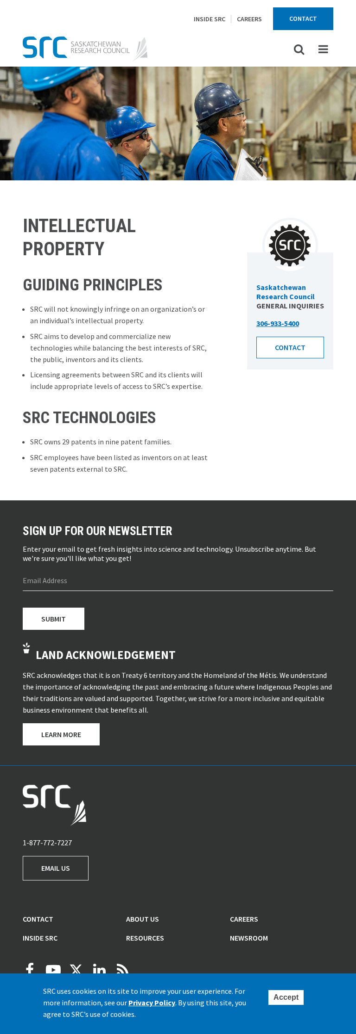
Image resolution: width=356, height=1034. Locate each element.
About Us (142, 918)
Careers (249, 19)
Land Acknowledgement (106, 654)
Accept (286, 997)
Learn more (61, 734)
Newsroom (249, 937)
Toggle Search (299, 49)
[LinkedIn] (99, 970)
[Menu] (323, 49)
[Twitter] (76, 970)
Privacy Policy (151, 1002)
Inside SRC (209, 19)
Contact (303, 18)
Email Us (55, 868)
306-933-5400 (277, 323)
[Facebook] (30, 970)
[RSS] (122, 970)
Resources (145, 937)
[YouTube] (53, 970)
